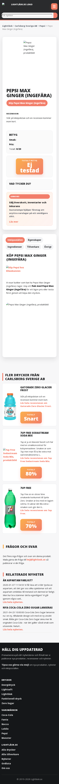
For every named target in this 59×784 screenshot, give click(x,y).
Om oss (6, 768)
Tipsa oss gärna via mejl (15, 664)
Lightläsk (7, 26)
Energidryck (8, 684)
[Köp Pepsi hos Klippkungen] (30, 269)
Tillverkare (33, 247)
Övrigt (47, 247)
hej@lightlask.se (36, 559)
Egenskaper (34, 240)
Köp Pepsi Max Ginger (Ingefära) (27, 103)
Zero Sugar (8, 703)
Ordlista (6, 763)
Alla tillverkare (10, 754)
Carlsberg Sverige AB (26, 26)
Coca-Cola (7, 715)
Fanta (5, 719)
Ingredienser (15, 247)
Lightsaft (7, 689)
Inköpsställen (15, 240)
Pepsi (42, 26)
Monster (6, 738)
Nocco (5, 724)
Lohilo (5, 728)
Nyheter (6, 758)
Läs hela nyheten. (13, 602)
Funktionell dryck (12, 698)
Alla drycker (8, 749)
